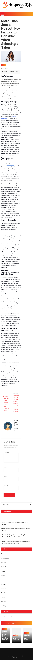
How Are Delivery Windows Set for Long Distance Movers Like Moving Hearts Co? (15, 536)
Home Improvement (6, 580)
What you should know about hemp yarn (27, 638)
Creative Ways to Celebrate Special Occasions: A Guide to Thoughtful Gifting (15, 403)
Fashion (3, 571)
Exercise (3, 562)
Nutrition (3, 588)
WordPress (16, 658)
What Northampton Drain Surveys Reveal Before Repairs (15, 523)
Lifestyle (3, 584)
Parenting (3, 593)
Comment (7, 452)
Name (6, 467)
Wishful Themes (17, 656)
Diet (2, 554)
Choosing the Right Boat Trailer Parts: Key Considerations (6, 403)
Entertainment (5, 558)
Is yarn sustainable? (16, 640)
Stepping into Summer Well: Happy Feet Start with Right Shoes (5, 636)
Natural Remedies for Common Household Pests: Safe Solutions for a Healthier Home (16, 542)
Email (6, 476)
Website (6, 485)
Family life (4, 566)
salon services (10, 165)
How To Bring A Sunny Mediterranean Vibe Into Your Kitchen (16, 529)
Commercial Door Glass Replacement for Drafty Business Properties (15, 517)
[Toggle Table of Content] (16, 72)
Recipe (3, 597)
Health (3, 575)
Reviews (3, 601)
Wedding (3, 606)
